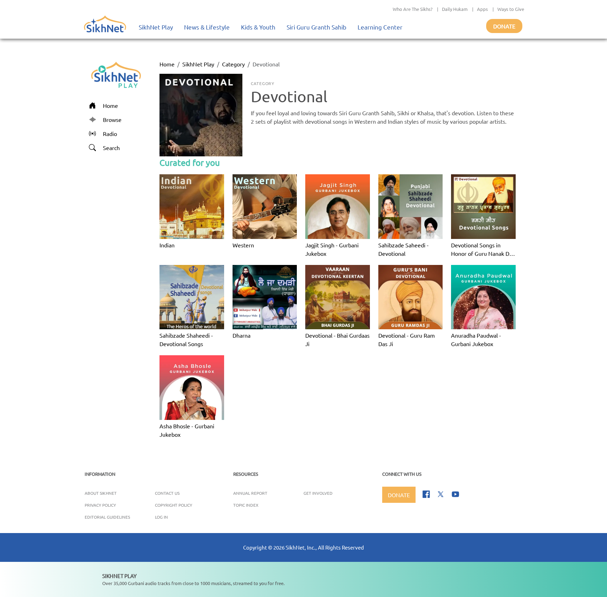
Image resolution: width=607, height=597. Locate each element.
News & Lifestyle (207, 27)
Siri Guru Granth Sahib (316, 27)
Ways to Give (510, 9)
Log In (161, 517)
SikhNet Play (156, 27)
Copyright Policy (173, 505)
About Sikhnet (101, 493)
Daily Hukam (455, 9)
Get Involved (318, 493)
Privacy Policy (100, 505)
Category (233, 63)
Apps (482, 9)
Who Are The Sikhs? (412, 9)
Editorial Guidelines (107, 517)
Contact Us (167, 493)
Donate (504, 26)
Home (167, 63)
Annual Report (250, 493)
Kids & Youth (258, 27)
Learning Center (380, 27)
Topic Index (246, 505)
